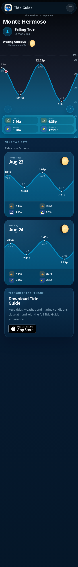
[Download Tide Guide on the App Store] (22, 329)
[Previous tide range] (8, 109)
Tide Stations (31, 15)
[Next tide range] (70, 109)
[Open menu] (70, 8)
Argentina (48, 15)
